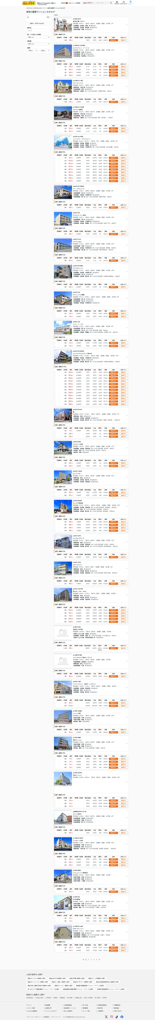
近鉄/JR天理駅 (88, 998)
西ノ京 (83, 54)
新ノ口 (83, 822)
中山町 (79, 239)
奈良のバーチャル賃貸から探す (37, 978)
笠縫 (82, 820)
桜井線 (76, 452)
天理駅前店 (117, 1005)
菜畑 (82, 29)
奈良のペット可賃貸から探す (96, 978)
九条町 (81, 926)
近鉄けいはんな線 (79, 633)
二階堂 (83, 881)
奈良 (81, 416)
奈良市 (75, 136)
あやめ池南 (80, 136)
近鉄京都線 (77, 246)
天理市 (75, 711)
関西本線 (76, 87)
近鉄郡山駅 (78, 998)
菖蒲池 (87, 143)
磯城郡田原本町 (78, 811)
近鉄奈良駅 (29, 998)
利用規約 (46, 1017)
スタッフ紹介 (31, 1008)
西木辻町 (80, 409)
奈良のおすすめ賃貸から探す (57, 978)
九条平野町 (82, 45)
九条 (82, 52)
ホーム (29, 1005)
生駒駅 (55, 998)
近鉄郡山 (83, 56)
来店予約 (100, 1008)
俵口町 (79, 19)
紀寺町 (79, 441)
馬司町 (81, 838)
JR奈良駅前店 (68, 1005)
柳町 (81, 655)
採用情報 (85, 1008)
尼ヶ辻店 (85, 1005)
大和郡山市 (77, 45)
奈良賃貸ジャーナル (69, 1008)
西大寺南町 (80, 265)
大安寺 (79, 535)
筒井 (82, 89)
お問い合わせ (118, 1011)
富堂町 (79, 870)
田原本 (83, 818)
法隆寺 (82, 91)
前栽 (82, 719)
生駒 (86, 25)
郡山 (81, 663)
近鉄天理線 (77, 717)
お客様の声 (48, 1008)
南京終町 (80, 500)
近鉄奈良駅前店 (102, 1005)
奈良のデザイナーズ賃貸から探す (82, 982)
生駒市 (75, 19)
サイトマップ (56, 1017)
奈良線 (76, 450)
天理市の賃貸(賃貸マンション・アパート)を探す (111, 989)
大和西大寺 (88, 147)
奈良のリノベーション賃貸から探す (38, 982)
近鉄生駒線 (77, 29)
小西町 (79, 681)
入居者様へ (101, 1011)
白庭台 (79, 627)
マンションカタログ (51, 1011)
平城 (82, 246)
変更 (48, 17)
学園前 (87, 145)
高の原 (83, 249)
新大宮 (87, 276)
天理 (82, 717)
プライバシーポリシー (33, 1017)
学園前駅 (62, 998)
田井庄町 (80, 772)
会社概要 (47, 1005)
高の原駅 (69, 998)
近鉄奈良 (87, 418)
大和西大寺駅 (39, 998)
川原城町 (80, 711)
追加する (123, 40)
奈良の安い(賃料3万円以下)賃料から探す (39, 985)
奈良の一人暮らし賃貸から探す (61, 982)
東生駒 (87, 27)
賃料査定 (116, 1008)
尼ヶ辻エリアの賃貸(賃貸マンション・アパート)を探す (43, 989)
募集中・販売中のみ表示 (37, 23)
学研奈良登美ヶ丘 (90, 637)
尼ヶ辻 (83, 193)
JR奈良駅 (48, 998)
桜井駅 (104, 998)
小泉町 (81, 80)
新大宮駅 (97, 998)
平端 (82, 845)
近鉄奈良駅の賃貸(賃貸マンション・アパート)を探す (78, 989)
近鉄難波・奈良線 (79, 25)
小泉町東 (82, 107)
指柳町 (79, 737)
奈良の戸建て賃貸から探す (77, 978)
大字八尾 (84, 811)
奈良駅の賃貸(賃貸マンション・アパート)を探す (90, 985)
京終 (80, 452)
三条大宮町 (80, 589)
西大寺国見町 (81, 186)
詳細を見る (113, 40)
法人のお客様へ (68, 1011)
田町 (79, 897)
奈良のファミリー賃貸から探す (64, 985)
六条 (79, 292)
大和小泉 (82, 87)
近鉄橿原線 (77, 52)
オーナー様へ (86, 1011)
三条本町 (80, 471)
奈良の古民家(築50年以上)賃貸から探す (107, 982)
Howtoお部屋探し (33, 1011)
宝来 (79, 212)
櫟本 (80, 721)
